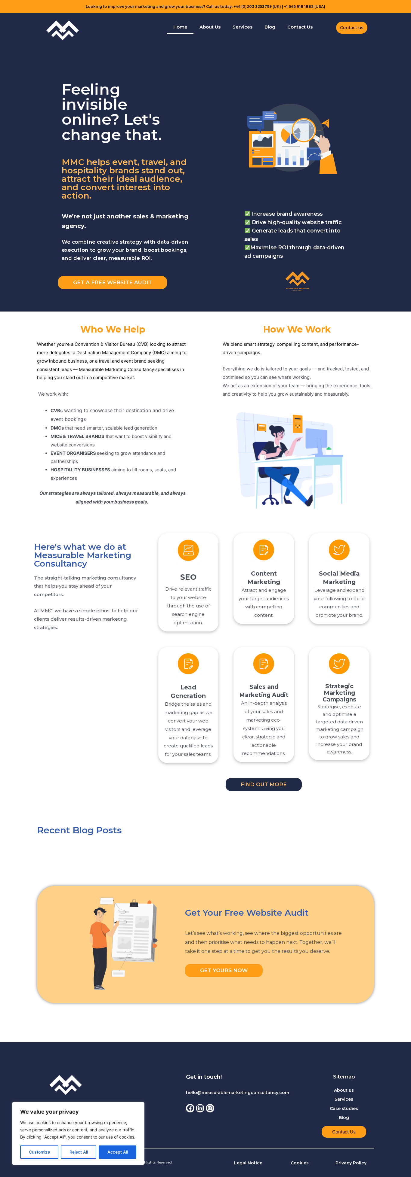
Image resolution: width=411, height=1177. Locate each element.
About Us (210, 27)
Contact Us (300, 27)
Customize (39, 1151)
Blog (269, 27)
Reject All (79, 1151)
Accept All (117, 1151)
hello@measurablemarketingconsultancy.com (237, 1092)
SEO (188, 577)
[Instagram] (210, 1108)
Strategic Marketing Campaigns (339, 693)
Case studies (344, 1108)
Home (180, 27)
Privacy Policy (350, 1163)
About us (344, 1090)
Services (242, 27)
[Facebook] (190, 1108)
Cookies (300, 1163)
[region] (78, 1133)
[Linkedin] (200, 1108)
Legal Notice (248, 1163)
